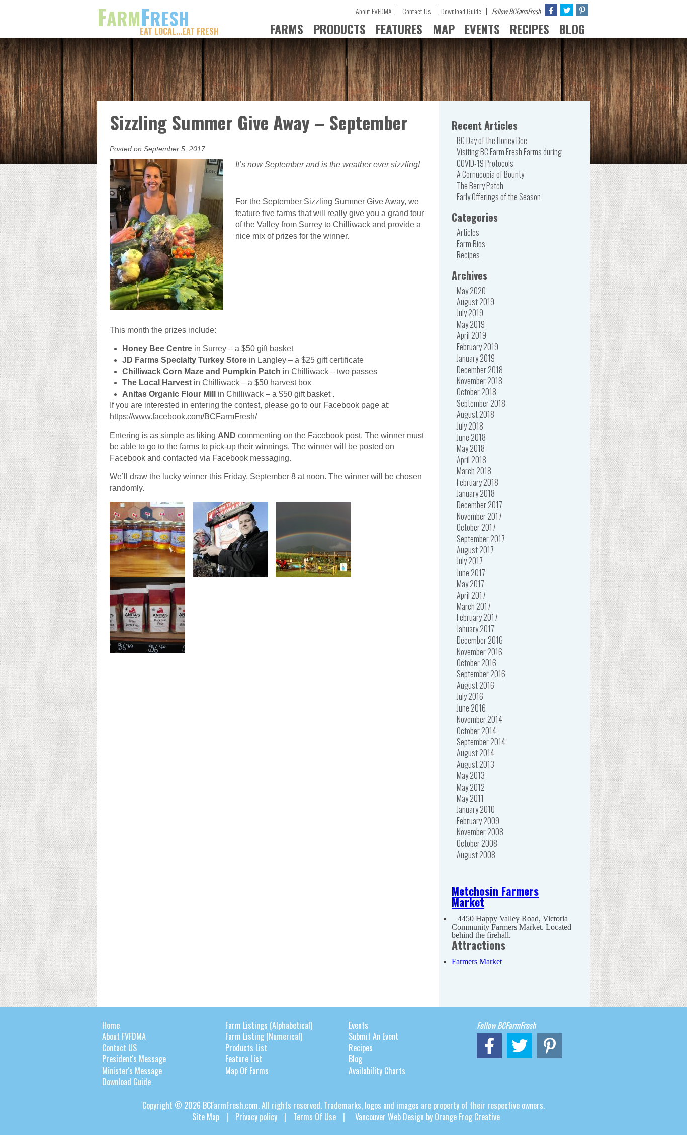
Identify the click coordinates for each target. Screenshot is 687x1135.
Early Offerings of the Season (499, 197)
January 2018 (476, 493)
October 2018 (476, 392)
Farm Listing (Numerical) (263, 1036)
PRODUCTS (339, 29)
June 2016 (471, 708)
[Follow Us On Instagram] (582, 10)
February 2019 (477, 347)
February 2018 (477, 482)
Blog (355, 1059)
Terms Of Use (314, 1117)
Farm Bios (471, 244)
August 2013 (475, 764)
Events (358, 1025)
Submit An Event (373, 1036)
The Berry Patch (480, 186)
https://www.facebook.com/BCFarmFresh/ (183, 416)
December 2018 (480, 370)
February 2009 (478, 821)
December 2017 (479, 505)
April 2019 (471, 335)
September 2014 (481, 742)
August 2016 (475, 685)
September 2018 (481, 403)
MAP (444, 29)
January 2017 (475, 629)
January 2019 (476, 358)
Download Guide (461, 11)
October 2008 (477, 843)
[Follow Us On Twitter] (566, 10)
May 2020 (471, 291)
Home (111, 1025)
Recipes (468, 255)
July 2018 (470, 426)
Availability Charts (377, 1071)
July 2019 (470, 313)
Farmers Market (477, 961)
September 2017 (481, 539)
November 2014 (479, 719)
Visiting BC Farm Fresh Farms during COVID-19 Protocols (509, 157)
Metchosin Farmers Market (495, 896)
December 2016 (480, 640)
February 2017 (477, 617)
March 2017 (474, 606)
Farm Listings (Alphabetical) (268, 1025)
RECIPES (529, 29)
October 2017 (476, 527)
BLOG (572, 29)
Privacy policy (256, 1117)
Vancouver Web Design (389, 1117)
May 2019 (471, 324)
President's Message (134, 1059)
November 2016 (479, 652)
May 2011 (470, 798)
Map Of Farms (247, 1071)
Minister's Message (132, 1071)
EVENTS (482, 29)
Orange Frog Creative (467, 1117)
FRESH (158, 18)
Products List (246, 1048)
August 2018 (475, 414)
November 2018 (479, 381)
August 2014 (475, 753)
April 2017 (471, 595)
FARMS (286, 29)
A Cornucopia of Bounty (490, 174)
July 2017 (470, 561)
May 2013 (471, 775)
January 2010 (476, 809)
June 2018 (471, 437)
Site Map (205, 1117)
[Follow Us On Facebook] (551, 10)
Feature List (243, 1059)
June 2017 (471, 572)
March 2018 (474, 471)
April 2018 (471, 460)
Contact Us (416, 11)
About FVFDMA (374, 11)
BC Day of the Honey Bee (492, 140)
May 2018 (471, 448)
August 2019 (475, 302)
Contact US (119, 1048)
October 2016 (476, 663)
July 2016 (470, 696)
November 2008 (480, 832)
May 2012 (471, 787)
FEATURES (399, 29)
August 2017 (475, 550)
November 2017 (479, 516)
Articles (468, 232)
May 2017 (470, 584)
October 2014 (476, 731)
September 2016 (481, 674)
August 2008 (476, 854)
